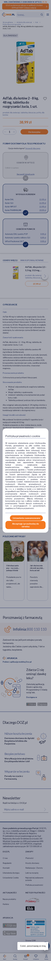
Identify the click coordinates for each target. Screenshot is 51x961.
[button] (46, 943)
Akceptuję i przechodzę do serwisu (25, 525)
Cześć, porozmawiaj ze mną (33, 946)
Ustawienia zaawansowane (26, 518)
